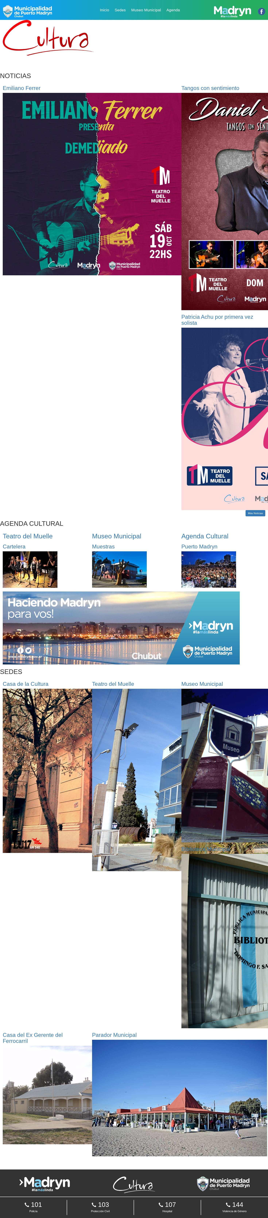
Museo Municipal (146, 10)
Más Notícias (255, 513)
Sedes (120, 10)
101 (35, 1207)
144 (234, 1207)
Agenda (173, 10)
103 (100, 1207)
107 (169, 1207)
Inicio (104, 10)
